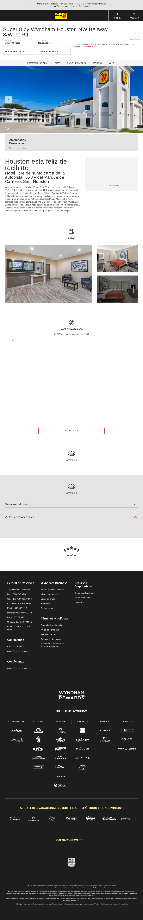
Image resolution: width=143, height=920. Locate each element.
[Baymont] (60, 767)
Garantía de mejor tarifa (51, 625)
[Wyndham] (104, 731)
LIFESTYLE (82, 721)
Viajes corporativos (49, 594)
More (111, 63)
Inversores (79, 602)
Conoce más (84, 6)
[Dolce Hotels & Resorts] (126, 740)
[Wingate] (60, 740)
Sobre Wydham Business (52, 589)
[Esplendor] (82, 740)
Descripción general (37, 63)
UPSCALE (104, 721)
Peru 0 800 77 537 (15, 617)
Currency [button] (133, 39)
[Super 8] (38, 740)
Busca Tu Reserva (15, 646)
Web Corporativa (82, 597)
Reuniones (46, 603)
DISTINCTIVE (127, 721)
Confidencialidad (100, 888)
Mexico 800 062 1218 (17, 608)
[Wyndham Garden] (60, 749)
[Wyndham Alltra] (82, 767)
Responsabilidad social (84, 593)
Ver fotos (117, 289)
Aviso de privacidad (50, 630)
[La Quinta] (60, 731)
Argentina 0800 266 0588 (18, 589)
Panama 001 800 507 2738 (19, 613)
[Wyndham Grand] (126, 749)
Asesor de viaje (48, 608)
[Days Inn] (38, 731)
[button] (31, 5)
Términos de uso (48, 634)
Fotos (57, 63)
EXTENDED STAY (16, 721)
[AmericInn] (60, 758)
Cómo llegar (71, 431)
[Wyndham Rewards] (71, 695)
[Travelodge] (38, 767)
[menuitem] (6, 15)
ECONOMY (38, 721)
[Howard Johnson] (38, 758)
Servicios (97, 63)
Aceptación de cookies (51, 639)
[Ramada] (60, 776)
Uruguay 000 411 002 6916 (19, 622)
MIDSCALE (60, 721)
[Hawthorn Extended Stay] (16, 731)
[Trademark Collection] (104, 740)
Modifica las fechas (127, 45)
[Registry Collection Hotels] (126, 731)
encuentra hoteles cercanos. (84, 47)
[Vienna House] (82, 758)
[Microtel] (38, 749)
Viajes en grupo (48, 599)
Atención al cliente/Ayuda (18, 651)
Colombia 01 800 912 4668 (19, 599)
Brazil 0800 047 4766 (16, 594)
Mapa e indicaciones (76, 63)
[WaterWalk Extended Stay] (16, 740)
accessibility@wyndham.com (126, 891)
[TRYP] (82, 731)
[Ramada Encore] (60, 785)
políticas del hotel (111, 185)
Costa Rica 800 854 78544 (19, 603)
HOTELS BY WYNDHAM (71, 711)
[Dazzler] (82, 749)
